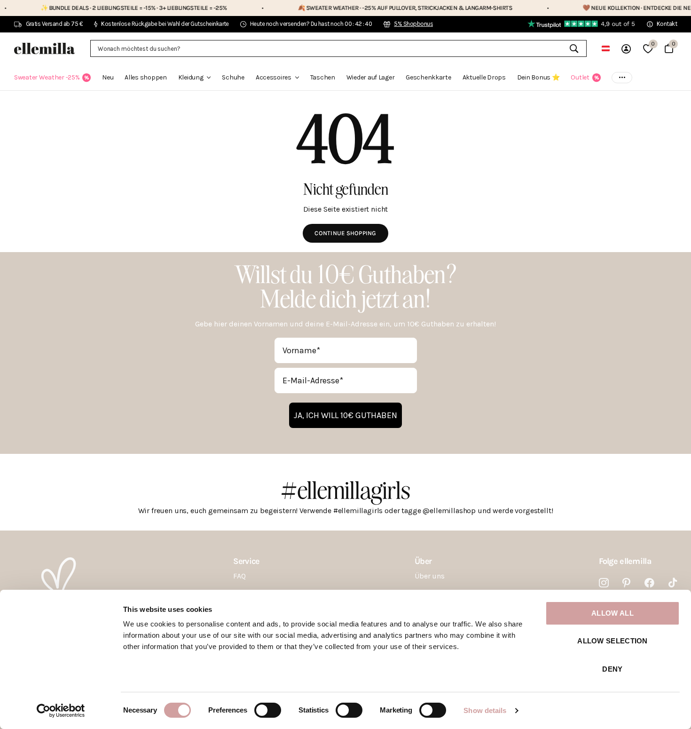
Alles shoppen (145, 77)
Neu (107, 77)
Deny (612, 669)
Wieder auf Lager (370, 77)
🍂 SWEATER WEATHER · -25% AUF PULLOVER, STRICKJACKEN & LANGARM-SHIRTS (377, 7)
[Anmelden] (626, 48)
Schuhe (233, 77)
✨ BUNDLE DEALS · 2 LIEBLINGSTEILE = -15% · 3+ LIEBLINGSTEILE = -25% (106, 7)
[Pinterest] (626, 583)
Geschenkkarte (428, 77)
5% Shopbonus (413, 23)
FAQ (239, 575)
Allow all (612, 613)
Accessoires (273, 77)
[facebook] (649, 583)
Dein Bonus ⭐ (538, 77)
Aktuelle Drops (484, 77)
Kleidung (191, 77)
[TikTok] (672, 583)
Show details (484, 710)
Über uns (430, 575)
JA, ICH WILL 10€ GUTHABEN (345, 415)
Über (423, 561)
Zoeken (574, 48)
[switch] (267, 710)
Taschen (322, 77)
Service (246, 561)
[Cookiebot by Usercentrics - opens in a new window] (61, 711)
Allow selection (612, 641)
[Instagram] (604, 583)
